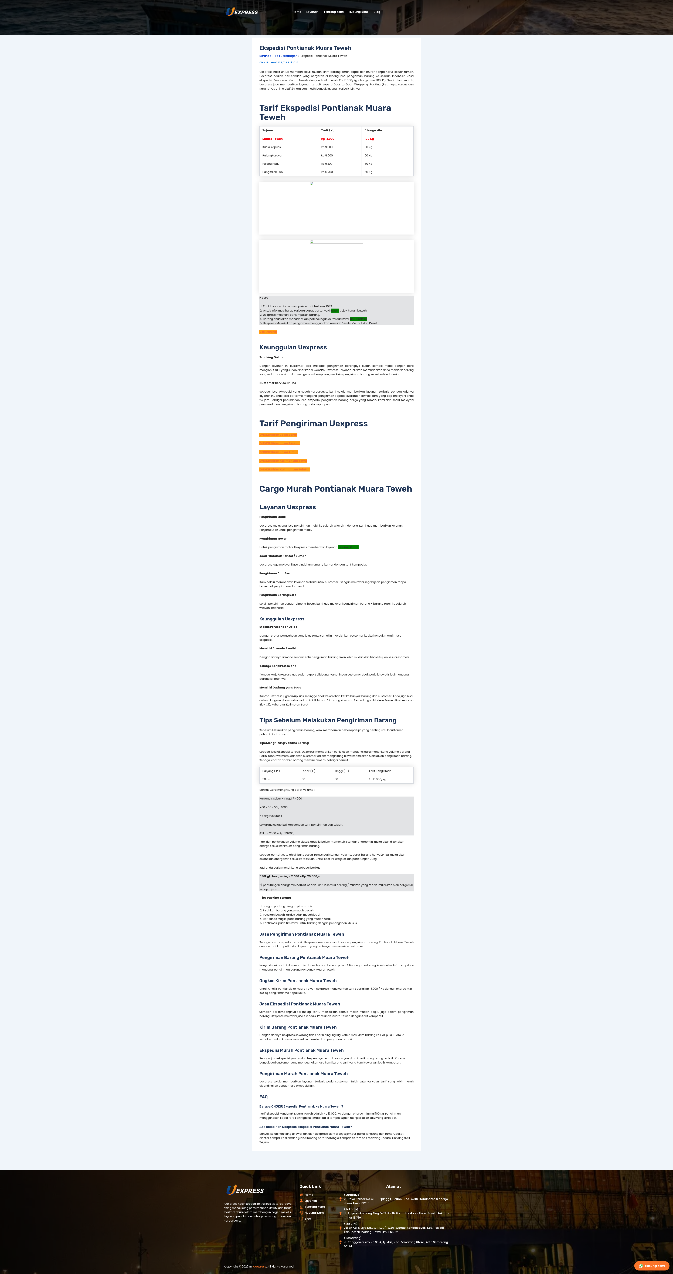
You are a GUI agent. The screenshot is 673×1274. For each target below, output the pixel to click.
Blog (377, 12)
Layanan (312, 12)
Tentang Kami (334, 12)
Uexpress (259, 1267)
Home (297, 12)
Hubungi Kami (359, 12)
